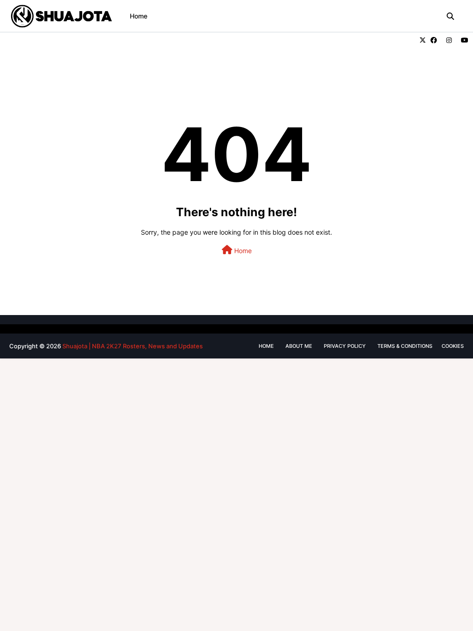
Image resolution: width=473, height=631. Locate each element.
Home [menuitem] (138, 16)
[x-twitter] (422, 40)
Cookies (453, 346)
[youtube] (463, 40)
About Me (298, 346)
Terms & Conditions (404, 346)
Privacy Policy (345, 346)
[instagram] (449, 40)
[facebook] (433, 40)
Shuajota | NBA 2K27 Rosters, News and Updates (132, 346)
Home (242, 251)
